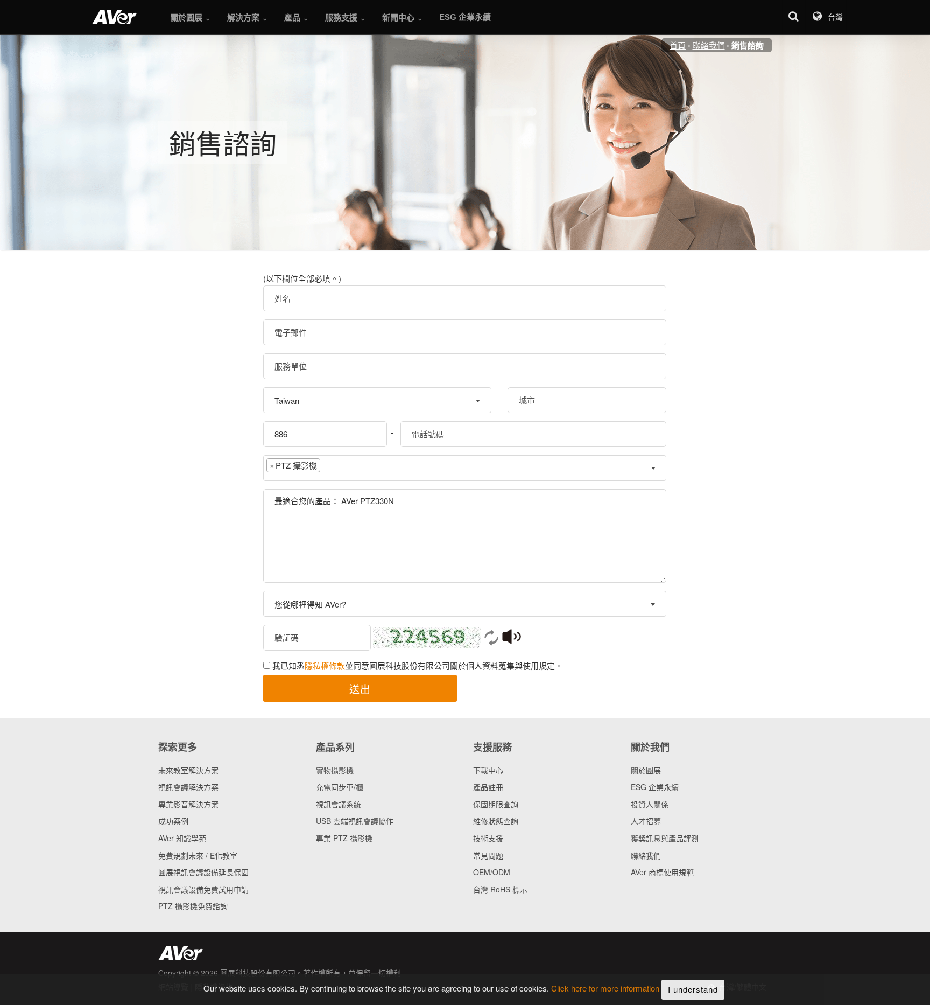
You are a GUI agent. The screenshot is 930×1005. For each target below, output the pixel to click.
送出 (360, 688)
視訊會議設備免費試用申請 (203, 889)
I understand (693, 989)
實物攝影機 (335, 770)
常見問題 (488, 855)
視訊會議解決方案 (188, 786)
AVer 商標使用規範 (662, 872)
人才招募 (646, 820)
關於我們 (650, 747)
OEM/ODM (491, 872)
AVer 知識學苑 (182, 838)
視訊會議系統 (338, 804)
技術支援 (488, 838)
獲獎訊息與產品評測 (665, 838)
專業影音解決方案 (188, 804)
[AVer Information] (114, 17)
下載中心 (488, 770)
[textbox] (331, 467)
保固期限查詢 (495, 804)
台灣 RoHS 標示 (500, 889)
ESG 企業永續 (655, 786)
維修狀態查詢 (495, 820)
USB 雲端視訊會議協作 (354, 820)
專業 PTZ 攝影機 (344, 838)
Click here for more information (605, 988)
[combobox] (377, 400)
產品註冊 (488, 786)
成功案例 (173, 820)
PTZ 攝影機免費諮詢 (193, 906)
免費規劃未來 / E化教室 (197, 855)
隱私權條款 (325, 665)
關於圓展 (646, 770)
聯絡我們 (646, 855)
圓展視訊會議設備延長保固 (203, 872)
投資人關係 (649, 804)
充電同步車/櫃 (339, 786)
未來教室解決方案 (188, 770)
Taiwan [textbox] (286, 400)
